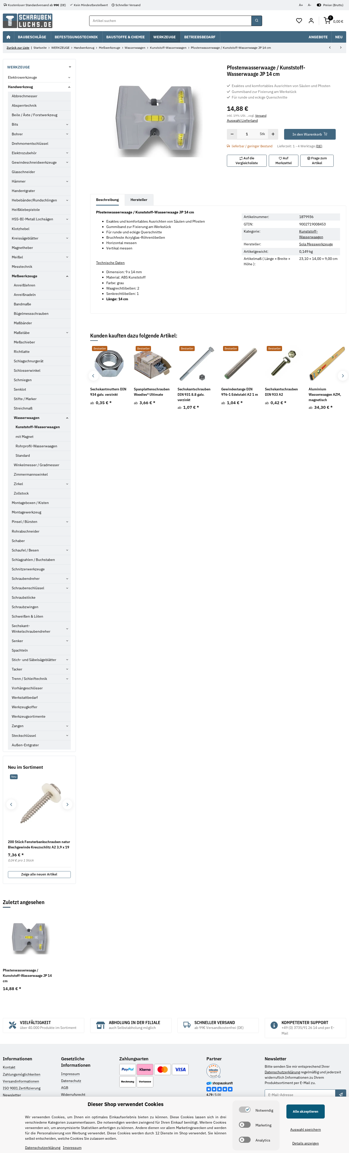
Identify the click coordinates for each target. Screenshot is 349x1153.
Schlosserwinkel (27, 370)
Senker (17, 641)
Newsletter (12, 1095)
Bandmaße (22, 304)
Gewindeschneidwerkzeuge (34, 162)
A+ (301, 5)
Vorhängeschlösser (27, 688)
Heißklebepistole (26, 209)
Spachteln (20, 650)
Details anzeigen (305, 1143)
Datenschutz (71, 1080)
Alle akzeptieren (305, 1111)
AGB (64, 1087)
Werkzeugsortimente (28, 716)
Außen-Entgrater (25, 745)
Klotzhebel (20, 228)
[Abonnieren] (340, 1094)
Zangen (18, 726)
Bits (15, 124)
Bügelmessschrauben (31, 313)
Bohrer (17, 134)
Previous (93, 376)
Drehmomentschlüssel (30, 143)
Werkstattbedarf (25, 697)
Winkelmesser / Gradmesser (36, 465)
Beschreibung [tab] (107, 199)
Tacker (17, 669)
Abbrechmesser (24, 96)
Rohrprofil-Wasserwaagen (36, 446)
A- (309, 5)
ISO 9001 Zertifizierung (21, 1088)
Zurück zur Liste (18, 48)
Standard (23, 455)
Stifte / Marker (25, 399)
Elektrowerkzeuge (22, 77)
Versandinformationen (21, 1081)
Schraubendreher (26, 578)
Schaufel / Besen (25, 550)
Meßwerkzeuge (24, 276)
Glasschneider (23, 172)
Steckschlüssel (24, 735)
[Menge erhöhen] (273, 134)
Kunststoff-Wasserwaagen (38, 427)
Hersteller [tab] (139, 199)
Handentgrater (23, 190)
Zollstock (21, 493)
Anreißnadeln (25, 294)
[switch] (245, 1110)
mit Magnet (24, 436)
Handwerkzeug (20, 87)
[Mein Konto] (311, 21)
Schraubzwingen (25, 607)
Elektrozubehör (24, 153)
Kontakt (9, 1067)
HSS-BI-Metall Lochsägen (32, 219)
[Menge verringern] (232, 134)
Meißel (17, 257)
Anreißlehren (24, 285)
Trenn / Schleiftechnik (29, 678)
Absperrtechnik (24, 105)
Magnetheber (22, 247)
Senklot (20, 389)
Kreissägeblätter (25, 238)
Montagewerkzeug (26, 512)
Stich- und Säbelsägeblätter (34, 659)
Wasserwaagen (26, 417)
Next (343, 376)
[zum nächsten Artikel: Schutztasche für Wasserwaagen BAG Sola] (340, 48)
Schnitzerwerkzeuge (28, 569)
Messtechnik (22, 266)
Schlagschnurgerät (28, 361)
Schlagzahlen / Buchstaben (33, 559)
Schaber (18, 540)
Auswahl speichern (305, 1129)
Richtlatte (22, 351)
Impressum (70, 1074)
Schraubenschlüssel (28, 588)
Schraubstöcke (24, 597)
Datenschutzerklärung (282, 1072)
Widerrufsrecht (73, 1094)
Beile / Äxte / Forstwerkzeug (34, 115)
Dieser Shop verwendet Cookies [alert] (126, 1104)
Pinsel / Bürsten (24, 521)
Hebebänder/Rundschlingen (34, 200)
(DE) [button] (319, 146)
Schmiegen (23, 380)
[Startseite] (8, 36)
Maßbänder (23, 323)
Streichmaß (23, 408)
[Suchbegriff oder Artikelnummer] (256, 21)
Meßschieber (24, 342)
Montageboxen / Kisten (30, 502)
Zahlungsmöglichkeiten (21, 1074)
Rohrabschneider (25, 531)
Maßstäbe (22, 332)
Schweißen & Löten (27, 616)
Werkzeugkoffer (24, 707)
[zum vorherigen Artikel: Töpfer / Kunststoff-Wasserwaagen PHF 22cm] (329, 48)
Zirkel (18, 484)
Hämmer (19, 181)
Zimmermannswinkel (31, 474)
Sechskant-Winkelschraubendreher (31, 628)
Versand (260, 115)
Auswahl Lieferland (242, 120)
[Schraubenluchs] (27, 20)
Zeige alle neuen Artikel (39, 874)
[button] (299, 21)
